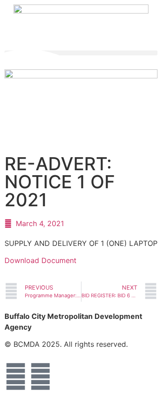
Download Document (40, 260)
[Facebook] (15, 376)
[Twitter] (40, 376)
